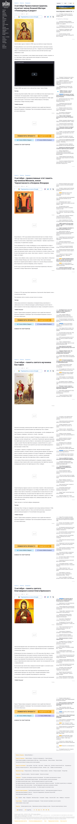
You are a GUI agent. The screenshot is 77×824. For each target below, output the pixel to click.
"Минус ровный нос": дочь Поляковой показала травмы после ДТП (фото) (64, 569)
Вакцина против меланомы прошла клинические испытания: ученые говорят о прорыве (65, 250)
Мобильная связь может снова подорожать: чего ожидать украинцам (64, 194)
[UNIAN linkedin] (39, 810)
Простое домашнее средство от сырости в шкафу (42, 781)
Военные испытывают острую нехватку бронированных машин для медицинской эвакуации (64, 615)
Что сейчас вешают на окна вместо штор (45, 787)
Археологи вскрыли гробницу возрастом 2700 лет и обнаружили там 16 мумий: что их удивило (65, 22)
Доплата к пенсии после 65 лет (57, 765)
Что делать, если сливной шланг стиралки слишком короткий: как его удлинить (64, 417)
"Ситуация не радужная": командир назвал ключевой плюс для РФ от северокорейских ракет (64, 361)
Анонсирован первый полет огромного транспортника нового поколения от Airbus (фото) (63, 489)
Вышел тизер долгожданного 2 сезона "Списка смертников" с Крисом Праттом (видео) (64, 673)
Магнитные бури (36, 770)
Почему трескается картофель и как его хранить (50, 800)
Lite (17, 797)
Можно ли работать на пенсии (36, 767)
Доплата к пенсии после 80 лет (22, 767)
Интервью (4, 39)
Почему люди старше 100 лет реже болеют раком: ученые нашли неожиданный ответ (65, 356)
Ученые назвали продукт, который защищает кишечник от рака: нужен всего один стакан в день (65, 732)
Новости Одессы (28, 758)
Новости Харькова (43, 760)
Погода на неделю (57, 770)
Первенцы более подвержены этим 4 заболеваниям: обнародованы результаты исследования (65, 661)
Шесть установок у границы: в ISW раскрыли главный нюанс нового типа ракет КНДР (65, 704)
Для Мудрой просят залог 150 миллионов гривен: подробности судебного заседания (64, 311)
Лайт (3, 25)
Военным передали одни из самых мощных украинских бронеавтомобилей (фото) (65, 185)
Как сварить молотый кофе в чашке (23, 781)
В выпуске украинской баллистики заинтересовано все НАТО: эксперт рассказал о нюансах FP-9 (65, 162)
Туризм (3, 31)
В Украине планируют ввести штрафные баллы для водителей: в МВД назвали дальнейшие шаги (64, 462)
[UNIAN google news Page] (41, 810)
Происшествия (5, 28)
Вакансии (4, 46)
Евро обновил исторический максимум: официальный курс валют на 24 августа (65, 347)
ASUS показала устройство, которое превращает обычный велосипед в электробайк (65, 549)
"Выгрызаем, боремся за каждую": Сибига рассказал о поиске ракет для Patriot (65, 128)
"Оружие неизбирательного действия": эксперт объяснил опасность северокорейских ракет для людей (65, 259)
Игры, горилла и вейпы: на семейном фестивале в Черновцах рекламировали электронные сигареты (64, 315)
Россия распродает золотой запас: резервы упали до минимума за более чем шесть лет (65, 320)
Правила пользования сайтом (20, 820)
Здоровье (4, 30)
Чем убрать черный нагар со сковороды (63, 783)
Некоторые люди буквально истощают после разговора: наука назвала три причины (65, 243)
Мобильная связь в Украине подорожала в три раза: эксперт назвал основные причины (64, 373)
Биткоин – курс (46, 767)
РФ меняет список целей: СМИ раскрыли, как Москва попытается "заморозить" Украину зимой (64, 668)
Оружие (4, 27)
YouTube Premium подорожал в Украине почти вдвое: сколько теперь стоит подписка (65, 651)
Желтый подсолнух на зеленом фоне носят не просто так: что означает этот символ (65, 727)
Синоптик (51, 770)
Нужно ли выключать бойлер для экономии (45, 783)
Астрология (67, 797)
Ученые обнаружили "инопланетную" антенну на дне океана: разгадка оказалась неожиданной (65, 607)
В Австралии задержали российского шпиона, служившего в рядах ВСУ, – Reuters (65, 647)
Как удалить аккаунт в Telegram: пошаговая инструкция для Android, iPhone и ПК (65, 382)
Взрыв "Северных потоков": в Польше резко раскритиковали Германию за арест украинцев (65, 481)
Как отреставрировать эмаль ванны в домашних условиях (45, 785)
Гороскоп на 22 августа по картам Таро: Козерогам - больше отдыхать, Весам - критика (65, 212)
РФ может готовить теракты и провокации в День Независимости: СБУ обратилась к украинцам (65, 387)
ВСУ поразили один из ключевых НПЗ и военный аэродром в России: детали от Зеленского (64, 599)
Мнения (4, 41)
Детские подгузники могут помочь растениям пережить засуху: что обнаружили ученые (65, 100)
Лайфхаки (18, 777)
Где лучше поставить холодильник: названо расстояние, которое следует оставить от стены (65, 553)
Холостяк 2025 (52, 797)
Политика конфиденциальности (35, 820)
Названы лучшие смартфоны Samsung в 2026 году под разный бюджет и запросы (65, 434)
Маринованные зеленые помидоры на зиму (41, 806)
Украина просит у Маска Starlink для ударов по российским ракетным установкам (65, 716)
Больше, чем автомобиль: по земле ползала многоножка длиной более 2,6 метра (65, 524)
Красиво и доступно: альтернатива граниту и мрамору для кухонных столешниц (65, 536)
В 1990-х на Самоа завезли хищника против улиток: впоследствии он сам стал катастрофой (65, 132)
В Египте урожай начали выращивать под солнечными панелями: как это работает (65, 198)
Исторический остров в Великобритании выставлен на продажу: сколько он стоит (64, 207)
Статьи (3, 38)
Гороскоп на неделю (34, 774)
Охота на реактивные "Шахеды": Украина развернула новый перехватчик (64, 324)
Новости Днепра (48, 758)
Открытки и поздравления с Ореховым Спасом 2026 (44, 792)
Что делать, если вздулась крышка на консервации (32, 777)
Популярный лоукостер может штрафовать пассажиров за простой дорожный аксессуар (64, 104)
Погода (3, 34)
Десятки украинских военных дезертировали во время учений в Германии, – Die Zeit (64, 439)
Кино (58, 797)
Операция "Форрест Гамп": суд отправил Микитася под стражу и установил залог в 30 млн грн (64, 352)
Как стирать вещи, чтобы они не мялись (24, 785)
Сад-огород (19, 801)
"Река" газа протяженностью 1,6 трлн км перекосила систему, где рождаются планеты (64, 628)
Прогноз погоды (20, 770)
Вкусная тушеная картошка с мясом (59, 806)
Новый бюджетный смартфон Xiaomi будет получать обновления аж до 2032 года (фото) (65, 238)
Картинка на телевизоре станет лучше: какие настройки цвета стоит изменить (64, 30)
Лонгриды (4, 42)
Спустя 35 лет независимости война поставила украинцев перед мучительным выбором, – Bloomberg (65, 140)
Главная (4, 10)
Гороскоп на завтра (25, 774)
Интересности (5, 33)
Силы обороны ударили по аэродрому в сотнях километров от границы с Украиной (64, 467)
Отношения (42, 797)
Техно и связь (5, 24)
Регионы (4, 20)
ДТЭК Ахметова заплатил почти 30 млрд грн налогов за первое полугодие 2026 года (65, 338)
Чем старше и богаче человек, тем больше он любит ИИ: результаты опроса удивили (65, 329)
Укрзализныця (68, 765)
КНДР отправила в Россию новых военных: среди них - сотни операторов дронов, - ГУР (64, 224)
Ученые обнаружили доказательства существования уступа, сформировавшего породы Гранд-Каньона (65, 656)
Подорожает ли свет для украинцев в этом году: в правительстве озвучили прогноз (65, 544)
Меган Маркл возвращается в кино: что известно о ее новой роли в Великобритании (65, 391)
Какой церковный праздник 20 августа (54, 790)
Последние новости (64, 11)
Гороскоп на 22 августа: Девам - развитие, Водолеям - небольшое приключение (64, 255)
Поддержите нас (65, 7)
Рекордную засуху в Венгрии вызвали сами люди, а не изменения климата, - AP (63, 444)
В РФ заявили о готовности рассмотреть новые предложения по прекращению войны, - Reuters (64, 573)
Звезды (46, 797)
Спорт (3, 21)
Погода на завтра (44, 770)
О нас (45, 820)
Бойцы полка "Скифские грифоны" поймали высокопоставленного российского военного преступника (64, 216)
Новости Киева (59, 760)
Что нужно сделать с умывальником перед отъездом (27, 779)
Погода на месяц (28, 770)
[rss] (49, 810)
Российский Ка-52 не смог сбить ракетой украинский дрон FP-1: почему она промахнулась (65, 623)
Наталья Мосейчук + (29, 754)
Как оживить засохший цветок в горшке (52, 777)
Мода (24, 797)
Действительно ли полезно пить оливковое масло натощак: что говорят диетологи (64, 87)
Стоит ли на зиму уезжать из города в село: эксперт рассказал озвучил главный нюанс (65, 476)
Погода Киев (64, 770)
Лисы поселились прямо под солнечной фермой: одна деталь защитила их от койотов (65, 708)
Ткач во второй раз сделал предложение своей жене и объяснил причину (64, 472)
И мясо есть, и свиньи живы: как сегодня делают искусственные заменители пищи (65, 742)
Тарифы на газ (47, 765)
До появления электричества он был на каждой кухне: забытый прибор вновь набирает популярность (65, 528)
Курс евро (35, 765)
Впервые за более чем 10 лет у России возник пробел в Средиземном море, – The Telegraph (64, 109)
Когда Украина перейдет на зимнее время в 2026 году (27, 760)
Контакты (4, 47)
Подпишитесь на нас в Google (29, 17)
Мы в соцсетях (63, 820)
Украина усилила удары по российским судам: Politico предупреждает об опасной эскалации (65, 699)
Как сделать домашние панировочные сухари (25, 783)
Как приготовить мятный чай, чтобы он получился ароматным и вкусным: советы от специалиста (65, 334)
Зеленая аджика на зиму (26, 806)
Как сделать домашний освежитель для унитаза (26, 787)
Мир (3, 17)
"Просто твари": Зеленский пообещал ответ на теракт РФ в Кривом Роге (64, 117)
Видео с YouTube (5, 36)
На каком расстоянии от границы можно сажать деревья (28, 762)
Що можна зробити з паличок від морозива (48, 779)
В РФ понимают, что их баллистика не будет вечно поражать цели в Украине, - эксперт (65, 378)
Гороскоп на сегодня (44, 774)
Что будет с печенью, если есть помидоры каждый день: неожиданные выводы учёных (64, 15)
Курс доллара (29, 765)
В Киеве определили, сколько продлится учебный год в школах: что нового (64, 425)
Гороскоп (18, 774)
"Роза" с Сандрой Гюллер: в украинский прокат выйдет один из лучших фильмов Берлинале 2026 (65, 343)
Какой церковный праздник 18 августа (24, 794)
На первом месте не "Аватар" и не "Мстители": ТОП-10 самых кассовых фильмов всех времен (64, 642)
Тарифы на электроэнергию (56, 767)
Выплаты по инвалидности (38, 758)
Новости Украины (20, 758)
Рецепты (20, 797)
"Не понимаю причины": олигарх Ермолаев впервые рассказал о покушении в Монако (65, 564)
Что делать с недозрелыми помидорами (31, 800)
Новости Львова (51, 760)
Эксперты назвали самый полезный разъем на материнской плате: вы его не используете (65, 189)
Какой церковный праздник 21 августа (24, 792)
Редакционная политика (53, 820)
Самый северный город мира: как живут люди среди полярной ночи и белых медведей (65, 157)
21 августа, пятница (62, 19)
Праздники (28, 797)
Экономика (4, 15)
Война (3, 11)
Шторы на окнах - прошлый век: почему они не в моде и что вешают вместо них (65, 430)
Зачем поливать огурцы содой (22, 802)
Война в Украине (20, 755)
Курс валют (40, 765)
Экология (4, 18)
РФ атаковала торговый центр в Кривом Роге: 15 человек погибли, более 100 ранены (65, 95)
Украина (4, 12)
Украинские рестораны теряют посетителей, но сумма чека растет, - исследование (64, 365)
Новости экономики (21, 765)
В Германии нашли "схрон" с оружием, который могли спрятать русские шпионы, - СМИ (65, 203)
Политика (4, 14)
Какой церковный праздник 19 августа (37, 790)
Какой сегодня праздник (22, 790)
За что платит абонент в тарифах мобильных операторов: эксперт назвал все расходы (65, 264)
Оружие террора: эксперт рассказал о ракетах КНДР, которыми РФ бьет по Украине (65, 35)
